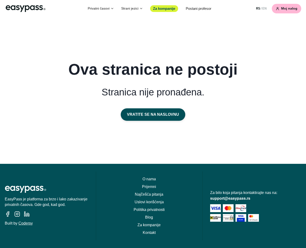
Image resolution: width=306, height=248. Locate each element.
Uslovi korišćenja (149, 202)
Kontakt (149, 233)
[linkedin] (27, 214)
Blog (149, 217)
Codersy (25, 223)
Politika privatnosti (149, 210)
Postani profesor (198, 9)
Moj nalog (289, 8)
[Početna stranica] (25, 8)
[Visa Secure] (240, 218)
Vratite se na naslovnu (153, 114)
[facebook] (8, 214)
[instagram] (17, 214)
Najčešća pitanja (149, 194)
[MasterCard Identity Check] (253, 218)
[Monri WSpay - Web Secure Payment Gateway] (228, 218)
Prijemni (149, 187)
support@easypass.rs (230, 198)
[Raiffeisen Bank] (215, 218)
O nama (149, 179)
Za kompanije (164, 9)
